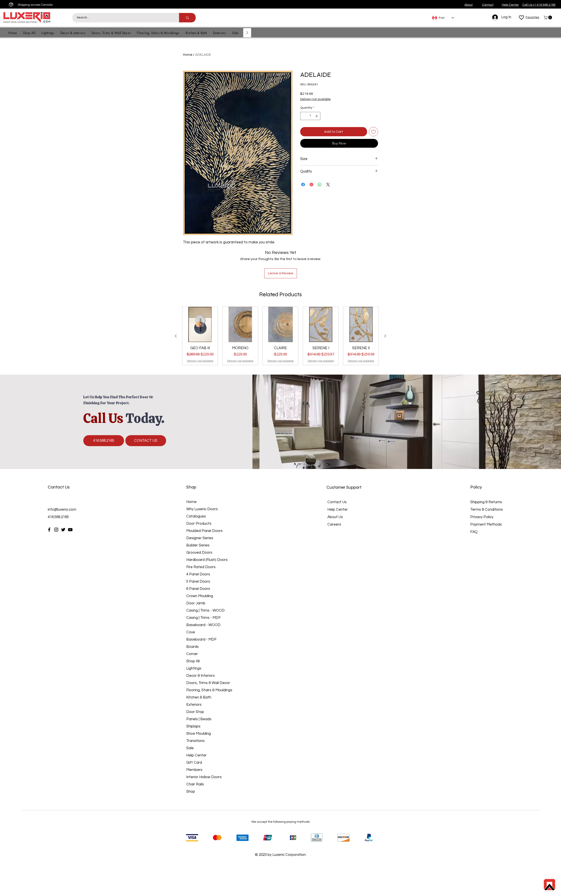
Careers (334, 524)
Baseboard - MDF (201, 639)
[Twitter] (63, 529)
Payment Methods (486, 524)
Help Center (196, 755)
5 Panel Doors (198, 582)
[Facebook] (49, 529)
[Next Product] (385, 336)
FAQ (474, 532)
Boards (192, 647)
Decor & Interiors (200, 676)
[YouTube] (70, 529)
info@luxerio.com (62, 510)
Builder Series (197, 545)
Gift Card (194, 763)
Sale (190, 748)
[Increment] (317, 116)
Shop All (193, 661)
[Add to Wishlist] (373, 131)
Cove (190, 632)
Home (187, 54)
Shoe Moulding (198, 734)
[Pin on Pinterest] (311, 184)
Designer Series (199, 538)
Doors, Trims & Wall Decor (208, 683)
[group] (280, 336)
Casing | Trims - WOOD (205, 610)
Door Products (198, 524)
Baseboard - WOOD (203, 625)
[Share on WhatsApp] (319, 184)
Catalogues (196, 516)
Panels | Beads (198, 719)
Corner (192, 654)
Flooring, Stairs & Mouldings (209, 690)
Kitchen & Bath (198, 697)
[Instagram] (56, 529)
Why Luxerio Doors (202, 509)
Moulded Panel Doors (204, 531)
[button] (548, 17)
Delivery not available (315, 99)
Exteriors (194, 705)
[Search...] (187, 17)
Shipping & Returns (486, 502)
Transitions (195, 741)
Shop (190, 792)
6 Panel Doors (198, 589)
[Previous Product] (175, 336)
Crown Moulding (199, 596)
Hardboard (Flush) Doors (207, 560)
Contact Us (337, 502)
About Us (335, 517)
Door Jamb (195, 603)
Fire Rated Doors (201, 567)
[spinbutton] (310, 116)
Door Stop (195, 712)
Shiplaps (193, 726)
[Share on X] (328, 184)
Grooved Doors (199, 553)
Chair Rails (195, 784)
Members (194, 770)
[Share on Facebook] (303, 184)
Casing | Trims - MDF (203, 618)
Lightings (193, 668)
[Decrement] (303, 116)
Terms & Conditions (486, 510)
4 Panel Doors (198, 574)
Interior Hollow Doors (204, 777)
